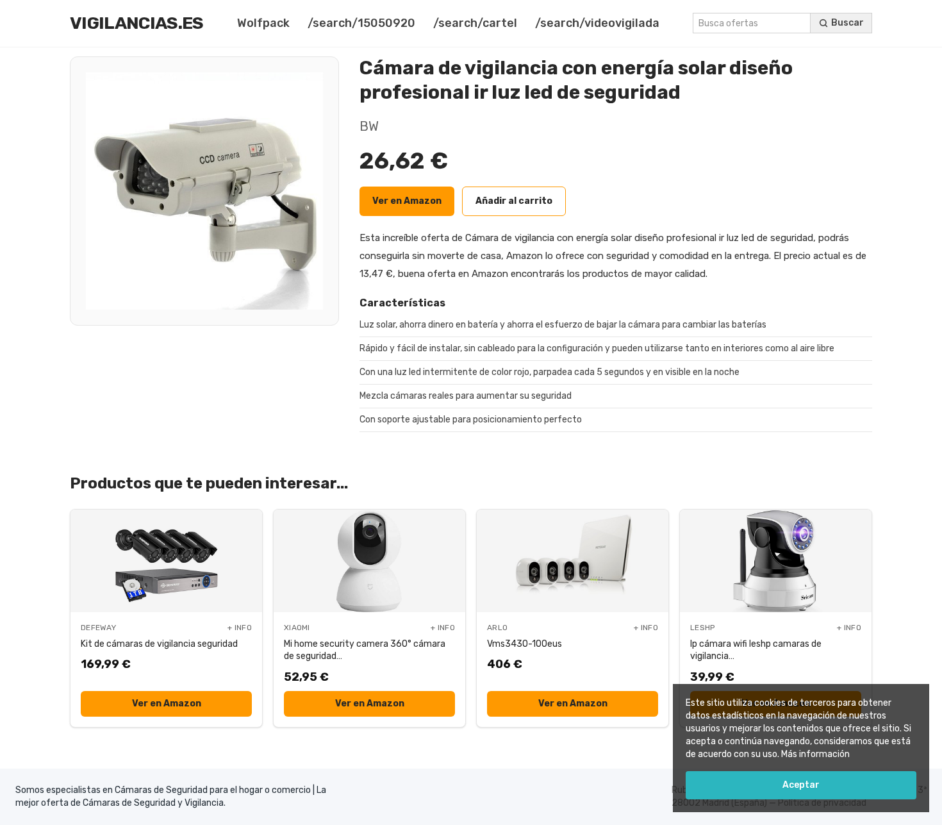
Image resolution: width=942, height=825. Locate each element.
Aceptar (801, 784)
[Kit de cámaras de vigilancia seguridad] (166, 561)
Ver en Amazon (407, 201)
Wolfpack (263, 23)
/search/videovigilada (597, 23)
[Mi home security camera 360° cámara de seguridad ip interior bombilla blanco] (369, 561)
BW (369, 126)
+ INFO (239, 627)
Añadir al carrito (513, 201)
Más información (815, 754)
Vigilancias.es (137, 23)
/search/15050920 (361, 23)
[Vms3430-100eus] (572, 561)
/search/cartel (475, 23)
